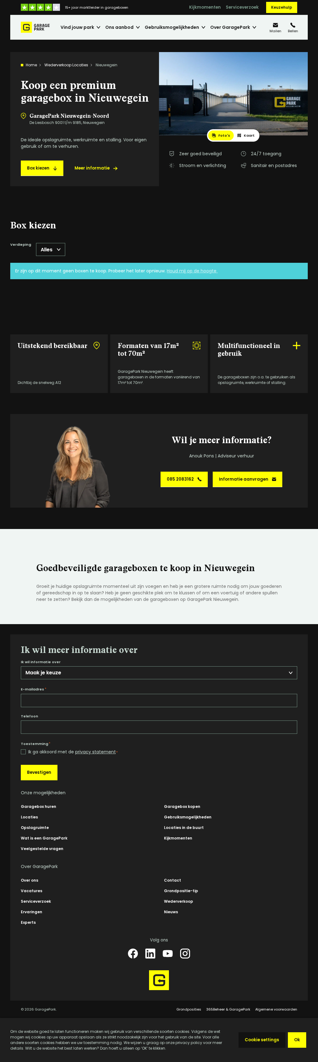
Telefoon (29, 716)
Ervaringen (31, 911)
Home (31, 65)
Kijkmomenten (205, 7)
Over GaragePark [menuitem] (230, 27)
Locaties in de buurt (184, 827)
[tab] (221, 135)
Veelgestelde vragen (42, 848)
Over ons (29, 880)
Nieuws (171, 911)
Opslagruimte (35, 827)
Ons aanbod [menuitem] (119, 27)
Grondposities (188, 1009)
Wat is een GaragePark (44, 838)
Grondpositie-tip (181, 890)
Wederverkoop (178, 901)
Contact (172, 880)
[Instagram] (185, 953)
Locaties (29, 817)
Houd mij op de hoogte (192, 271)
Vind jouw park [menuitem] (77, 27)
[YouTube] (168, 953)
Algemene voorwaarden (276, 1009)
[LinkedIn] (150, 953)
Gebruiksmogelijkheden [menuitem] (172, 27)
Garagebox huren (38, 806)
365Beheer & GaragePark (228, 1009)
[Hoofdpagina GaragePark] (35, 27)
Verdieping (20, 245)
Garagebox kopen (182, 806)
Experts (28, 922)
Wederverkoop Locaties (66, 65)
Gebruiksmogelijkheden (187, 817)
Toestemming (35, 743)
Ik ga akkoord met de (73, 752)
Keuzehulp (281, 7)
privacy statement (95, 752)
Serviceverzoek (242, 7)
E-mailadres (33, 689)
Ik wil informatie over (41, 662)
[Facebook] (133, 953)
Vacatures (31, 890)
